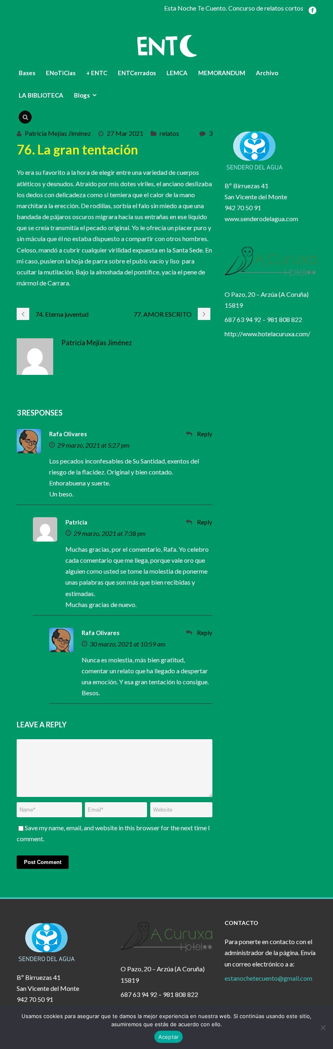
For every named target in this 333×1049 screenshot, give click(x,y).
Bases (27, 72)
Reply (204, 433)
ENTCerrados (137, 72)
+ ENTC (96, 72)
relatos (169, 133)
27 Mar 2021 (125, 133)
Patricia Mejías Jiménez (58, 133)
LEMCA (177, 72)
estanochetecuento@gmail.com (268, 978)
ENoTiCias (61, 72)
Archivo (267, 72)
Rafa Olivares (68, 433)
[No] (323, 1027)
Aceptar (168, 1037)
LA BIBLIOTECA (41, 95)
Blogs (82, 95)
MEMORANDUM (221, 72)
